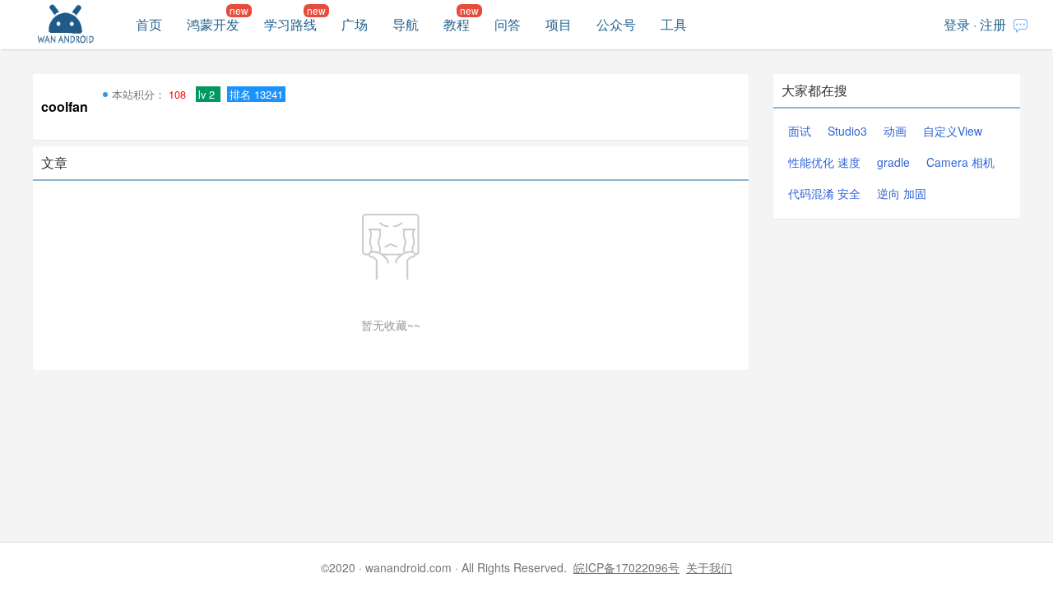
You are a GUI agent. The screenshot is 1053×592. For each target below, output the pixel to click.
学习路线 (290, 24)
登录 (957, 24)
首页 (149, 24)
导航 (405, 24)
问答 (507, 24)
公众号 (616, 24)
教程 (456, 24)
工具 (674, 24)
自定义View (952, 131)
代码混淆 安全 (824, 193)
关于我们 (709, 567)
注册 (993, 24)
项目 (558, 24)
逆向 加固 (901, 193)
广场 (354, 24)
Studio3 (847, 131)
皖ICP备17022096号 (626, 567)
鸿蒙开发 (213, 24)
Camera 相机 (960, 162)
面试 (799, 131)
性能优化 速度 (824, 162)
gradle (893, 162)
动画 (895, 131)
